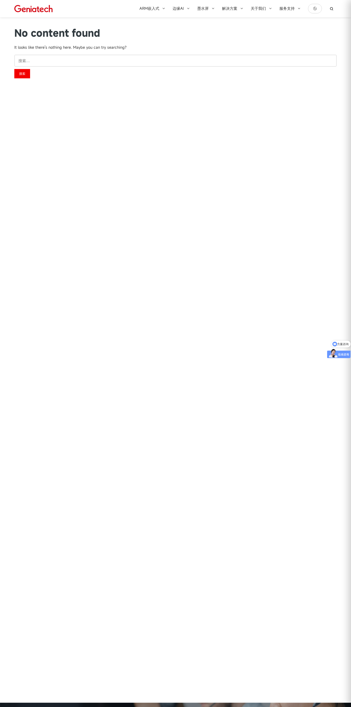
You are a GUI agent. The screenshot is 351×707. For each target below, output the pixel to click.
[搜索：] (175, 60)
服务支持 (287, 8)
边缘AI (179, 8)
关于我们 (259, 8)
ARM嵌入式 (149, 8)
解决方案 (230, 8)
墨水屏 (203, 8)
